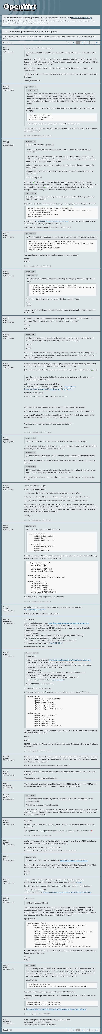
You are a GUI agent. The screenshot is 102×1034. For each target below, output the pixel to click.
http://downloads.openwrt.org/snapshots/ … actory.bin (68, 623)
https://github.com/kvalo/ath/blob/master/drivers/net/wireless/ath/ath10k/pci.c (56, 1009)
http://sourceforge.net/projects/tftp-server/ (52, 221)
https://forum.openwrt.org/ (81, 18)
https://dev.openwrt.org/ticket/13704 (73, 860)
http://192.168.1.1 (56, 643)
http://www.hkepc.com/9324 (34, 609)
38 (96, 43)
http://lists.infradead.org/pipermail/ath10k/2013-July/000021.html (67, 892)
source (78, 882)
